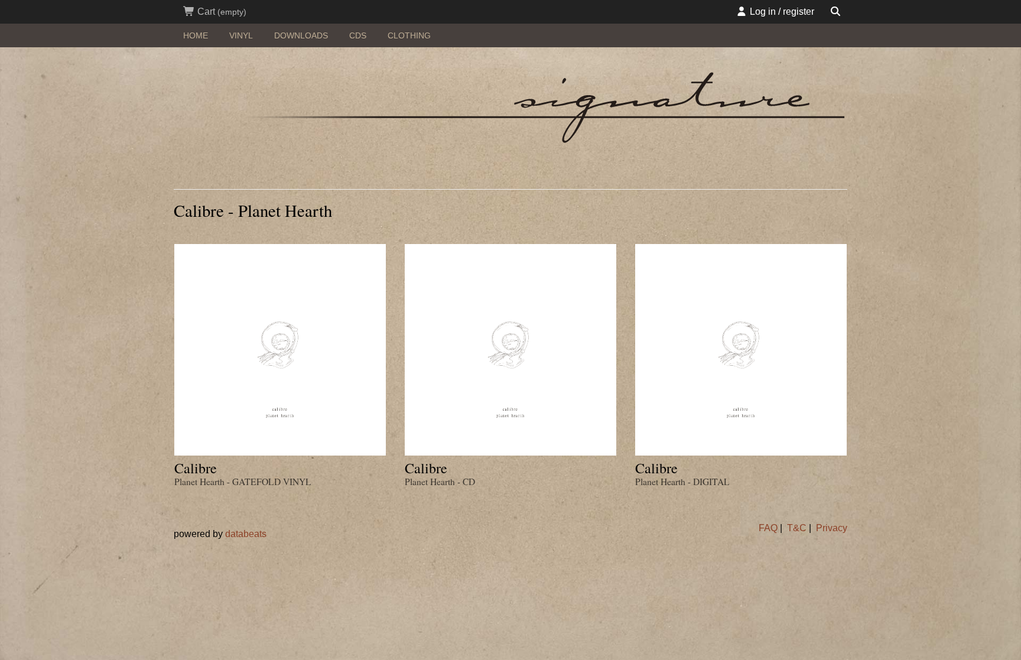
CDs (357, 35)
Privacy (831, 528)
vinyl (241, 35)
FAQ (768, 528)
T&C (797, 528)
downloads (301, 35)
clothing (409, 35)
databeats (245, 534)
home (195, 35)
